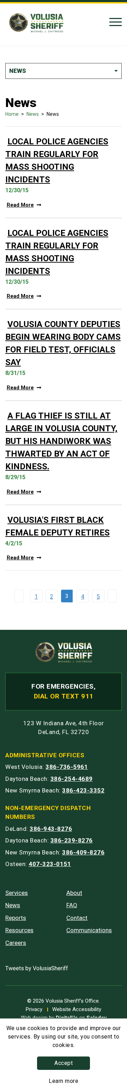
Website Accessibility (76, 1009)
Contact (76, 917)
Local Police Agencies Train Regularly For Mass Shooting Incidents (56, 160)
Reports (15, 917)
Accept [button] (63, 1063)
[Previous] (21, 596)
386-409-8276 (83, 852)
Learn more (63, 1081)
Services (16, 892)
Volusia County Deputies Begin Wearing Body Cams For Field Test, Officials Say (63, 343)
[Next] (114, 596)
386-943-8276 (51, 828)
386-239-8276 (71, 840)
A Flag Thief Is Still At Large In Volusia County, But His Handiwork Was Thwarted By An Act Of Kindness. (61, 441)
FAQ (71, 905)
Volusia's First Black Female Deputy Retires (57, 526)
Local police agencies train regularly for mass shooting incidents (56, 252)
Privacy (34, 1009)
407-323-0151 (50, 863)
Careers (15, 942)
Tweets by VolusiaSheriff (36, 968)
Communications (89, 930)
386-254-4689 (71, 778)
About (74, 892)
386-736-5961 (67, 766)
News (32, 114)
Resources (19, 930)
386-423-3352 (83, 790)
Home (12, 114)
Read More (20, 205)
